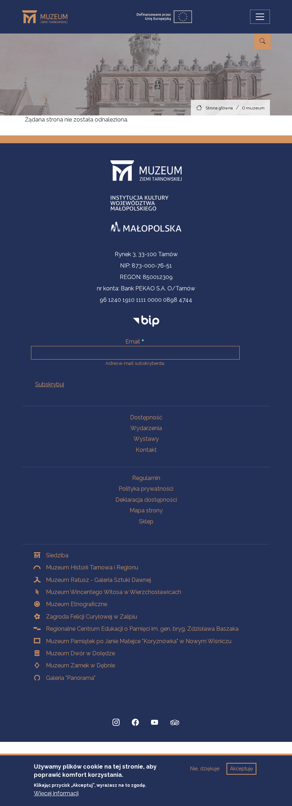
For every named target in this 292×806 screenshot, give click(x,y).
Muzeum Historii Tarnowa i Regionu (92, 567)
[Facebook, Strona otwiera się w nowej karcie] (135, 722)
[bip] (146, 320)
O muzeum (253, 107)
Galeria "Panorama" (70, 678)
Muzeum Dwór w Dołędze (80, 653)
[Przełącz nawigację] (260, 17)
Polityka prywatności (146, 488)
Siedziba (57, 555)
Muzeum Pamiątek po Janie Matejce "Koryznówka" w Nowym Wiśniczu (138, 641)
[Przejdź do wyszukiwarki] (262, 41)
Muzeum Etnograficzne (76, 604)
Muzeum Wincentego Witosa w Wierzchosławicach (113, 592)
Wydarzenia (146, 428)
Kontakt (146, 449)
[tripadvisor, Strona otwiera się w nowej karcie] (175, 723)
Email (132, 341)
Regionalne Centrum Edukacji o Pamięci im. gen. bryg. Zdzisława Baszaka (142, 628)
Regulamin (146, 478)
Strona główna (219, 107)
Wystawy (146, 438)
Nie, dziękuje (204, 768)
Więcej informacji (56, 793)
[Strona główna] (47, 16)
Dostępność (146, 417)
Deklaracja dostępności (146, 499)
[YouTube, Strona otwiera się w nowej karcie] (154, 722)
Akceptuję (241, 768)
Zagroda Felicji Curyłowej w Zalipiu (91, 616)
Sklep (146, 521)
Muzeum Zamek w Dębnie (80, 665)
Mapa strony (146, 510)
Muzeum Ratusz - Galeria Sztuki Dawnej (98, 580)
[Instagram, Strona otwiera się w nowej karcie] (116, 722)
